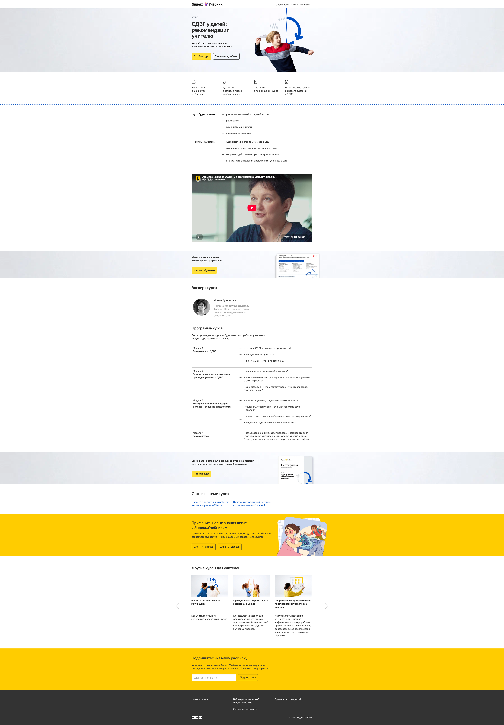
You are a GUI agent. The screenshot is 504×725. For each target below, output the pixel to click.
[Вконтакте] (193, 717)
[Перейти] (210, 503)
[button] (178, 606)
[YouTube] (200, 717)
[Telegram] (196, 717)
